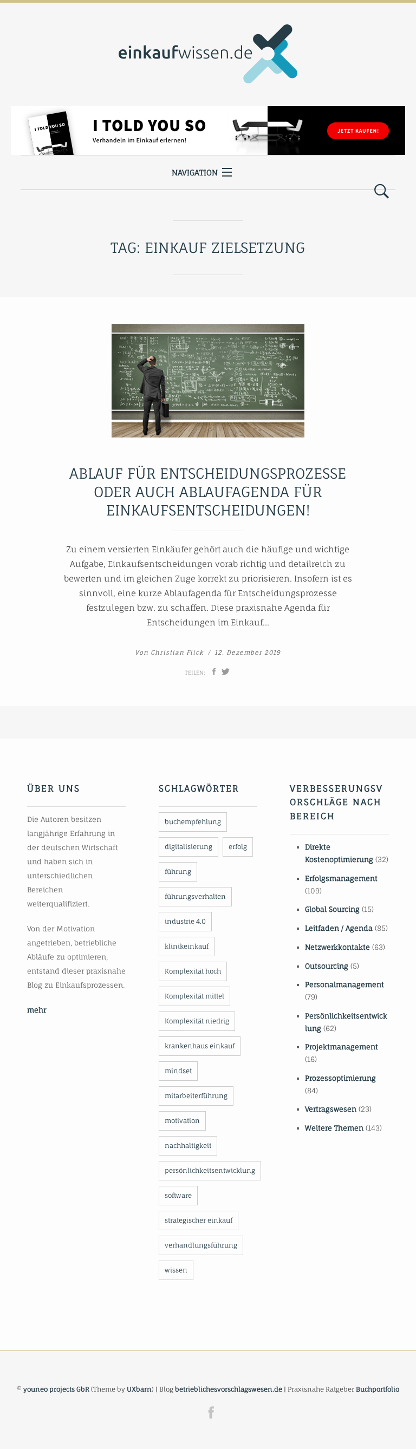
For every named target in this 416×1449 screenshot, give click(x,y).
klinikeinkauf (187, 946)
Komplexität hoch (193, 971)
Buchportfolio (377, 1389)
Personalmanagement (344, 984)
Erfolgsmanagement (341, 878)
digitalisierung (188, 847)
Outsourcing (326, 966)
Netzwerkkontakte (337, 947)
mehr (36, 1010)
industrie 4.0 (185, 921)
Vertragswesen (330, 1109)
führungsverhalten (195, 896)
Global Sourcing (332, 909)
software (178, 1195)
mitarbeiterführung (196, 1096)
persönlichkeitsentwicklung (210, 1170)
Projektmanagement (341, 1046)
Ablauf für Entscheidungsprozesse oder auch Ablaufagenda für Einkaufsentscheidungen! (207, 492)
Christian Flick (177, 652)
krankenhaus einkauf (200, 1046)
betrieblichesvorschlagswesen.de (228, 1389)
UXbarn (139, 1389)
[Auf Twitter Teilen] (226, 671)
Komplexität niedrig (197, 1021)
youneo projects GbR (56, 1389)
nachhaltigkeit (188, 1145)
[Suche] (381, 191)
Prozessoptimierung (340, 1078)
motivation (182, 1121)
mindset (178, 1071)
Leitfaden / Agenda (339, 928)
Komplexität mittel (194, 996)
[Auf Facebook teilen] (214, 671)
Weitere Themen (334, 1128)
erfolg (238, 847)
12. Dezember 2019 (247, 652)
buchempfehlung (193, 822)
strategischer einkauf (198, 1220)
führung (178, 871)
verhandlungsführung (201, 1245)
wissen (176, 1270)
